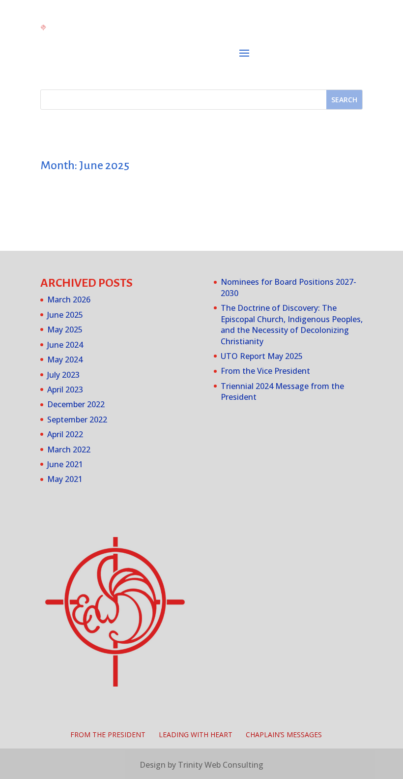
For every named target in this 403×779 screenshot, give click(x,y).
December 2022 (76, 404)
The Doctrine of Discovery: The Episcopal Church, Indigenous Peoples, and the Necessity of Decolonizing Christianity (292, 324)
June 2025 (65, 314)
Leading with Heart (195, 734)
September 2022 (77, 419)
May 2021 (65, 479)
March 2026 (68, 299)
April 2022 (65, 434)
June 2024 (65, 344)
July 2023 (63, 374)
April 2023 (65, 389)
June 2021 (65, 464)
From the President (107, 734)
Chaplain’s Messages (284, 734)
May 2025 (65, 329)
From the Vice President (265, 370)
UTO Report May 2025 (262, 356)
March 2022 (68, 449)
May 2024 (65, 359)
